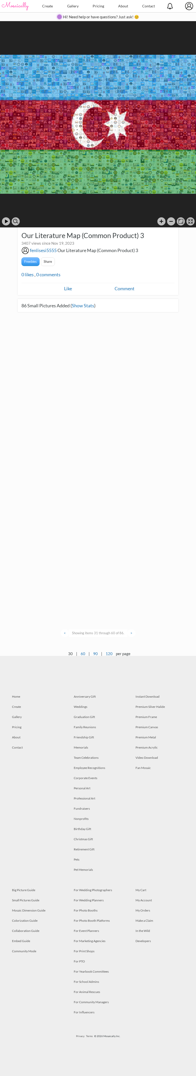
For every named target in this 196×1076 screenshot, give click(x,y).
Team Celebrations (86, 758)
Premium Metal (146, 737)
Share (48, 261)
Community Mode (24, 951)
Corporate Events (85, 778)
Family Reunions (85, 727)
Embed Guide (21, 941)
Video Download (147, 758)
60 (83, 653)
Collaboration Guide (25, 931)
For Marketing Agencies (89, 941)
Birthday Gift (82, 829)
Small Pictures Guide (25, 900)
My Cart (141, 890)
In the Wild (143, 931)
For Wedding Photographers (93, 890)
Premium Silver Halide (150, 707)
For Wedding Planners (89, 900)
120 (109, 653)
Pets (76, 859)
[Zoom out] (171, 221)
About (123, 6)
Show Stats (83, 305)
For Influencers (84, 1012)
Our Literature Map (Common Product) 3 (97, 250)
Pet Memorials (83, 870)
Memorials (81, 747)
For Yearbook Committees (91, 971)
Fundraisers (82, 808)
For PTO (79, 961)
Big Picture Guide (23, 890)
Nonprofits (81, 819)
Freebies (30, 261)
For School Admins (86, 982)
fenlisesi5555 (43, 250)
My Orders (143, 910)
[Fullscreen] (190, 221)
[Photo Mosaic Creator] (15, 6)
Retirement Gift (84, 849)
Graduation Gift (84, 717)
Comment (124, 288)
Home (16, 696)
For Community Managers (91, 1002)
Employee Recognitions (89, 768)
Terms (89, 1036)
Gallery (73, 6)
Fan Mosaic (143, 768)
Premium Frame (146, 717)
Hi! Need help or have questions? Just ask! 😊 (101, 17)
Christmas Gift (83, 839)
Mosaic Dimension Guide (28, 910)
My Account (144, 900)
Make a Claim (144, 920)
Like (68, 288)
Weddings (80, 707)
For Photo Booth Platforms (92, 920)
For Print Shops (84, 951)
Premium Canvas (147, 727)
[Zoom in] (161, 221)
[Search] (15, 221)
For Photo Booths (85, 910)
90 (95, 653)
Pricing (98, 6)
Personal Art (82, 788)
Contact (148, 6)
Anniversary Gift (85, 696)
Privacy (80, 1036)
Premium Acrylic (147, 747)
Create (47, 6)
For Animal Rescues (87, 992)
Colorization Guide (25, 920)
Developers (143, 941)
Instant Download (148, 696)
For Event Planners (86, 931)
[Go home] (181, 221)
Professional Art (84, 798)
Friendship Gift (84, 737)
